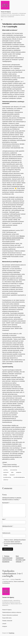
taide (12, 472)
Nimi (4, 519)
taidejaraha (18, 472)
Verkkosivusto (6, 533)
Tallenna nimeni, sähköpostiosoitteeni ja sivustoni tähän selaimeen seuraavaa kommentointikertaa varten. (15, 542)
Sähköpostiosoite (7, 526)
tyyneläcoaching (7, 477)
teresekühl (12, 474)
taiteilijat (5, 474)
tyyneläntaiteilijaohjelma (19, 477)
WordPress (11, 633)
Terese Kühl (18, 579)
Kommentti (5, 502)
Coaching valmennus (8, 581)
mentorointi (5, 472)
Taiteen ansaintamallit (19, 581)
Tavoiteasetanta (6, 583)
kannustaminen (13, 469)
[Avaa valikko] (2, 20)
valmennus (5, 479)
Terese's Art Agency (6, 11)
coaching (5, 469)
